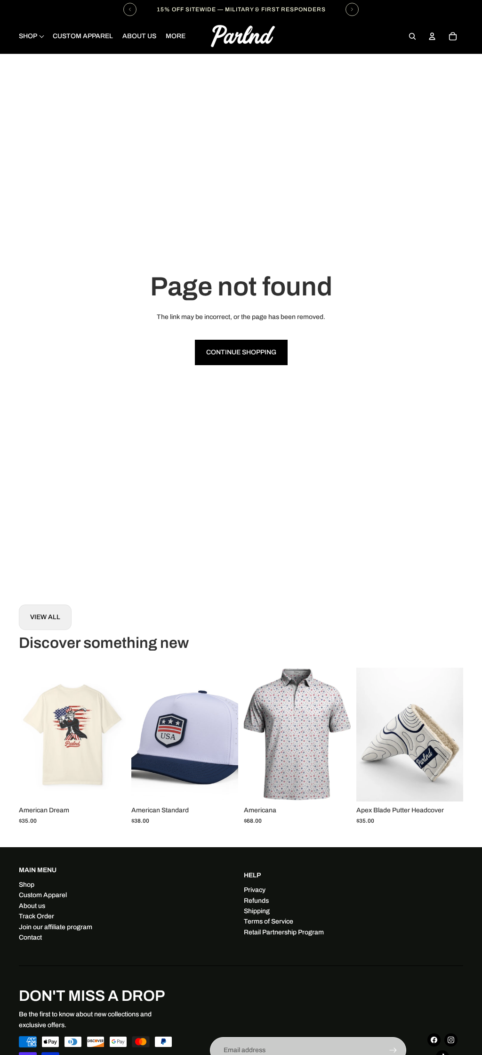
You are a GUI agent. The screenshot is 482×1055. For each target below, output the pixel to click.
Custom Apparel (43, 895)
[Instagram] (451, 1040)
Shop (26, 884)
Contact (30, 937)
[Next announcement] (352, 9)
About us (32, 905)
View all (45, 617)
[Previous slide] (26, 734)
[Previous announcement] (130, 9)
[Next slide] (118, 734)
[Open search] (412, 36)
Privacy (254, 889)
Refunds (256, 900)
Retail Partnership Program (284, 932)
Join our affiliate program (55, 927)
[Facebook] (434, 1040)
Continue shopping (241, 352)
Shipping (257, 911)
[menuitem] (175, 36)
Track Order (36, 916)
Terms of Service (268, 921)
